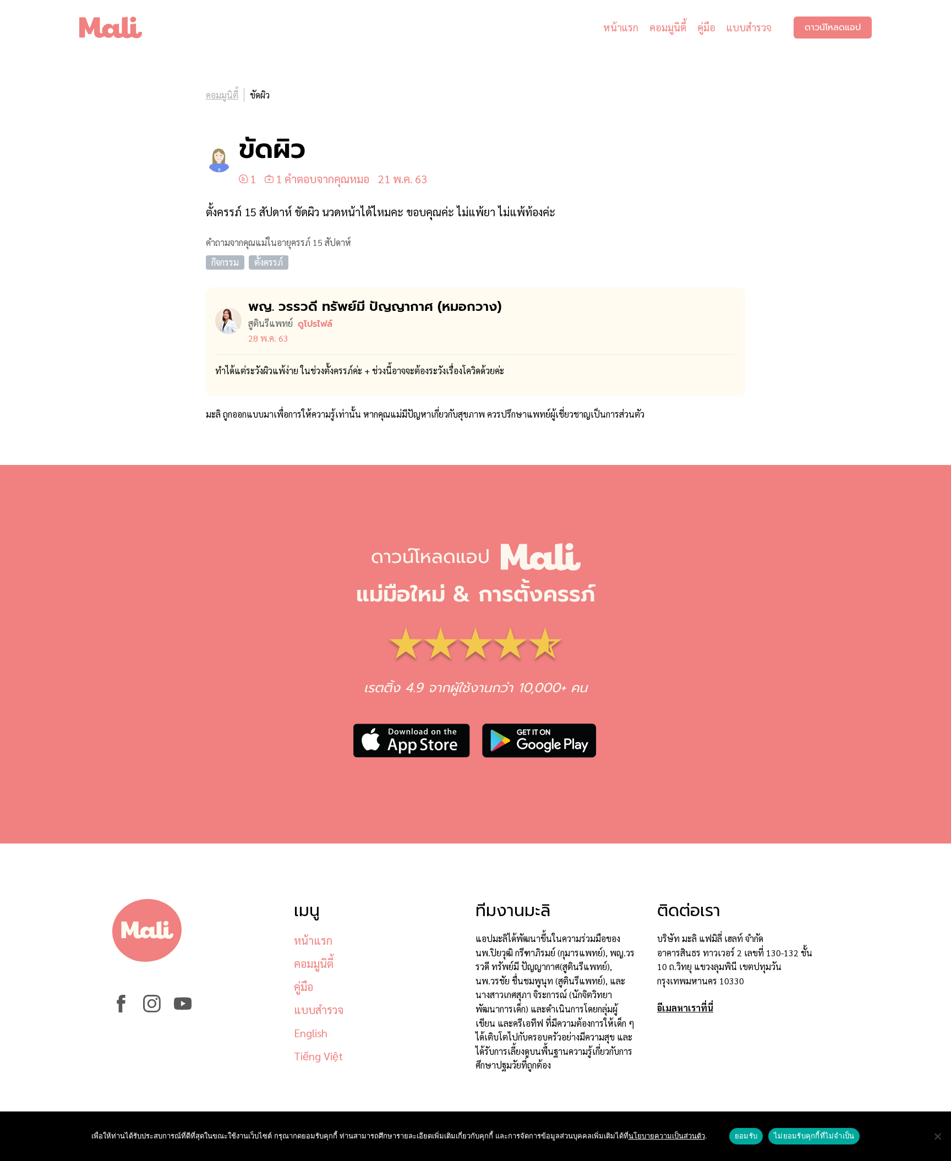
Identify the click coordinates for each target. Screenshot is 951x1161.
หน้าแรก (620, 27)
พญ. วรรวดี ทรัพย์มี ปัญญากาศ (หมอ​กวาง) (374, 306)
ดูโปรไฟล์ (315, 324)
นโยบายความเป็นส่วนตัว (666, 1135)
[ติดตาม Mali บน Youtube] (183, 1009)
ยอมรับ (746, 1135)
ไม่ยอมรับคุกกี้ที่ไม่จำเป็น (814, 1135)
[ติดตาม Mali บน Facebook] (121, 1009)
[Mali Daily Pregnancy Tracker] (118, 28)
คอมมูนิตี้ (667, 27)
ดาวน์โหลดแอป (833, 27)
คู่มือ (706, 27)
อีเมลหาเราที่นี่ (685, 1008)
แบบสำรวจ (749, 27)
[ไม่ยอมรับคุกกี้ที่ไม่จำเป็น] (937, 1136)
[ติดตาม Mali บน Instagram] (152, 1009)
